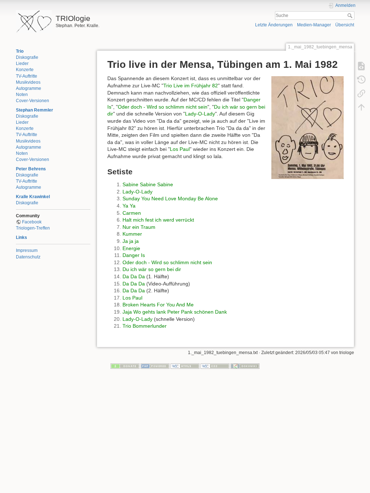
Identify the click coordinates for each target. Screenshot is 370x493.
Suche (350, 15)
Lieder (22, 63)
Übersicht (344, 24)
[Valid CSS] (215, 365)
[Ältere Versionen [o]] (361, 79)
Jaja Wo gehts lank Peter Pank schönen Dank (174, 312)
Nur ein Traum (138, 227)
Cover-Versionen (32, 100)
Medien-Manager (314, 24)
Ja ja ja (130, 241)
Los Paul (180, 149)
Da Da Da (133, 276)
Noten (22, 94)
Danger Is (133, 255)
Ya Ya (128, 206)
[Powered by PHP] (155, 365)
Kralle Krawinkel (33, 196)
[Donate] (125, 365)
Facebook (32, 221)
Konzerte (25, 69)
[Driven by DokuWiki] (245, 365)
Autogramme (28, 88)
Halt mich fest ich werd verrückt (158, 220)
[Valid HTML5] (185, 365)
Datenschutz (28, 256)
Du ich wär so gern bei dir (151, 269)
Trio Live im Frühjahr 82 (190, 85)
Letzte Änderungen (274, 24)
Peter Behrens (31, 168)
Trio (19, 51)
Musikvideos (28, 82)
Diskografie (27, 57)
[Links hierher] (361, 93)
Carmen (131, 213)
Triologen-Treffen (33, 228)
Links (21, 237)
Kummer (132, 234)
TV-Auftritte (26, 76)
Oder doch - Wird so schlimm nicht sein (162, 107)
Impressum (27, 250)
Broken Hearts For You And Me (158, 304)
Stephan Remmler (34, 110)
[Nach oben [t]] (361, 107)
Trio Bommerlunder (144, 326)
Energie (131, 248)
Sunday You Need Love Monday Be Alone (170, 198)
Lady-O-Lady (200, 114)
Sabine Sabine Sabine (147, 184)
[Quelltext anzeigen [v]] (361, 66)
